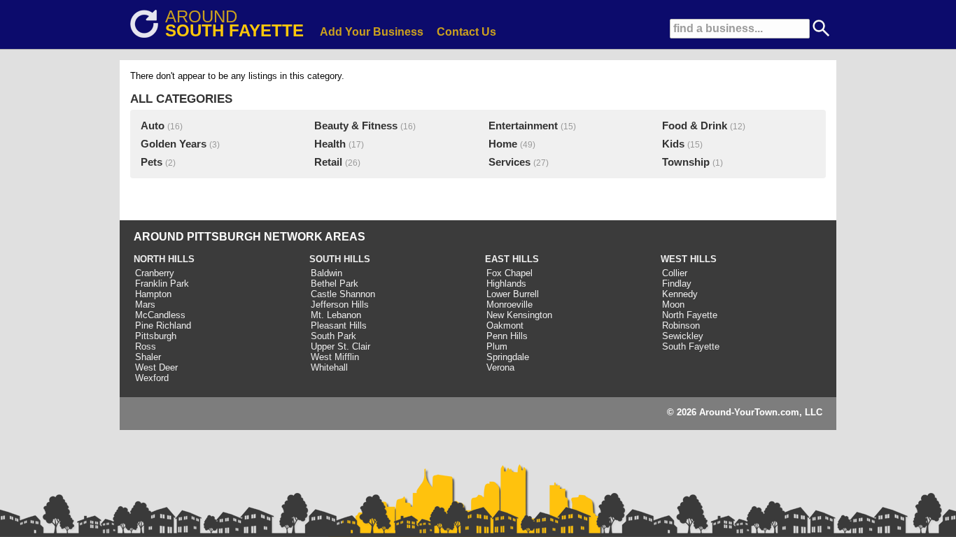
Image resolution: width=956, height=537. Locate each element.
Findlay (676, 283)
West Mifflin (335, 357)
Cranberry (154, 273)
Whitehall (329, 367)
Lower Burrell (512, 294)
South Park (333, 336)
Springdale (507, 357)
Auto (152, 125)
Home (502, 144)
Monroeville (509, 304)
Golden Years (173, 144)
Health (330, 144)
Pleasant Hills (339, 325)
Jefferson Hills (340, 304)
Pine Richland (163, 325)
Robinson (681, 325)
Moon (673, 304)
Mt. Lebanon (336, 315)
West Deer (156, 367)
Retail (328, 162)
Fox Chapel (509, 273)
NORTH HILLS (164, 259)
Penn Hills (507, 336)
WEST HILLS (689, 259)
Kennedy (680, 294)
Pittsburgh (155, 336)
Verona (500, 367)
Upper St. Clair (340, 346)
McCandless (160, 315)
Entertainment (523, 125)
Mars (145, 304)
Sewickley (682, 336)
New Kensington (519, 315)
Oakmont (504, 325)
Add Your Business (371, 32)
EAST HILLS (512, 259)
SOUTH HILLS (339, 259)
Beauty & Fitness (356, 125)
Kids (673, 144)
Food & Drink (694, 125)
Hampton (153, 294)
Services (509, 162)
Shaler (148, 357)
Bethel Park (334, 283)
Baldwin (326, 273)
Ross (145, 346)
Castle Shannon (343, 294)
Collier (674, 273)
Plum (496, 346)
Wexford (152, 378)
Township (686, 162)
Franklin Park (162, 283)
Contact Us (466, 32)
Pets (151, 162)
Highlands (506, 283)
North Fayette (689, 315)
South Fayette (690, 346)
